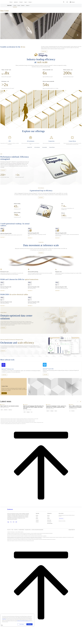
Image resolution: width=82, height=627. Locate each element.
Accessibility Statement (21, 529)
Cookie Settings (22, 624)
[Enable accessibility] (2, 625)
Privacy (12, 529)
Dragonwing (10, 409)
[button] (37, 529)
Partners (37, 518)
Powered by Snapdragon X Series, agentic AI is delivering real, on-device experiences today (56, 407)
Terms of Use (9, 529)
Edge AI (2, 409)
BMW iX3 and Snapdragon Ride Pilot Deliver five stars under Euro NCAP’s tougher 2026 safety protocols (33, 407)
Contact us (37, 520)
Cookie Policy (16, 529)
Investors (48, 518)
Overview (15, 5)
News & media (49, 520)
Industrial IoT (5, 409)
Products (18, 5)
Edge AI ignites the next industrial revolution (9, 406)
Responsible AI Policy (28, 529)
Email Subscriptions (49, 523)
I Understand (29, 624)
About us (48, 515)
